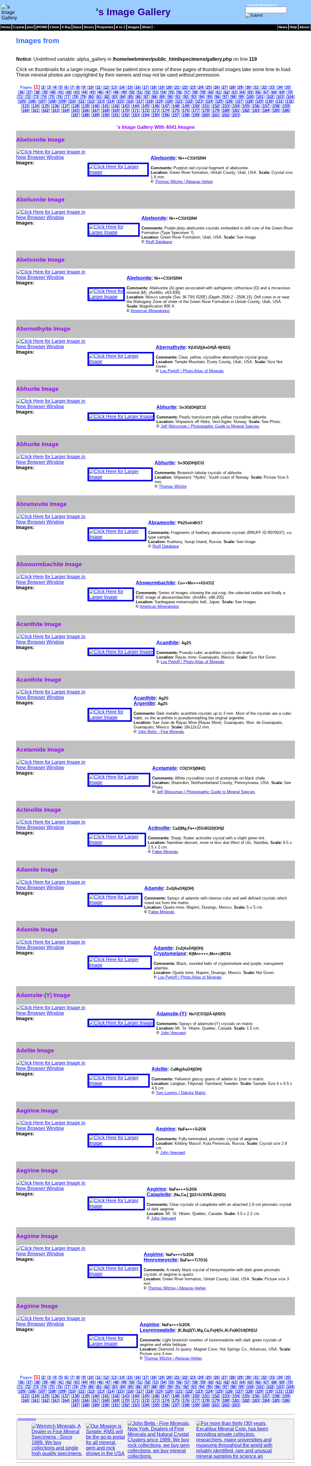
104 (290, 97)
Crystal (18, 27)
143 (125, 106)
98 (233, 97)
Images (133, 27)
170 (125, 110)
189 (95, 115)
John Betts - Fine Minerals (161, 731)
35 (287, 87)
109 (62, 101)
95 (209, 97)
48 (116, 92)
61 (219, 92)
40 (53, 92)
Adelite (160, 1069)
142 (115, 106)
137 (65, 106)
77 (67, 97)
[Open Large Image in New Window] (51, 157)
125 (219, 101)
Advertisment (27, 1418)
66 (258, 92)
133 (25, 106)
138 (75, 106)
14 (122, 87)
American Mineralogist (150, 310)
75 (52, 97)
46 (100, 92)
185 (276, 110)
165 (75, 110)
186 (286, 110)
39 (45, 92)
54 (163, 92)
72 (28, 97)
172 (145, 110)
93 (194, 97)
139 (85, 106)
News (283, 27)
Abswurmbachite (155, 582)
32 (264, 87)
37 (29, 92)
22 (185, 87)
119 (159, 101)
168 (105, 110)
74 (44, 97)
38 (37, 92)
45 (92, 92)
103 (280, 97)
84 (123, 97)
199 (196, 115)
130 (269, 101)
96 (217, 97)
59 (203, 92)
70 (290, 92)
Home (6, 27)
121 (179, 101)
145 (145, 106)
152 (216, 106)
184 (266, 110)
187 (75, 115)
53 (155, 92)
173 (155, 110)
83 (115, 97)
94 (202, 97)
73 (36, 97)
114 (111, 101)
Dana (77, 27)
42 (69, 92)
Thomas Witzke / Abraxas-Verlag (184, 181)
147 (165, 106)
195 (155, 115)
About (304, 27)
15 (130, 87)
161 (35, 110)
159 (286, 106)
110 (72, 101)
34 (280, 87)
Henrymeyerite (160, 1259)
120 (169, 101)
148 (176, 106)
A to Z (120, 27)
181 (236, 110)
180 (226, 110)
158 (276, 106)
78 (75, 97)
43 (76, 92)
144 (135, 106)
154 (236, 106)
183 (256, 110)
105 (22, 101)
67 (266, 92)
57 (187, 92)
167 (95, 110)
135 (45, 106)
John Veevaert (173, 1033)
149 (186, 106)
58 (195, 92)
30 (248, 87)
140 (95, 106)
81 (99, 97)
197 (176, 115)
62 (226, 92)
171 (135, 110)
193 (135, 115)
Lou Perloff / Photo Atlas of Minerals (192, 371)
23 (193, 87)
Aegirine (165, 1128)
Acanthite (167, 642)
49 (124, 92)
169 (115, 110)
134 (35, 106)
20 (169, 87)
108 (52, 101)
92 (186, 97)
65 (250, 92)
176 (186, 110)
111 (81, 101)
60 (211, 92)
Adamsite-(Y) (171, 1013)
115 (120, 101)
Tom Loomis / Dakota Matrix (181, 1092)
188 (85, 115)
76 (59, 97)
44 (84, 92)
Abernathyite (171, 347)
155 (246, 106)
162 (45, 110)
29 (240, 87)
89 (162, 97)
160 (25, 110)
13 (114, 87)
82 (107, 97)
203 (236, 115)
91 (178, 97)
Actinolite (159, 828)
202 (226, 115)
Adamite (153, 888)
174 (165, 110)
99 (241, 97)
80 (91, 97)
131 (279, 101)
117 (140, 101)
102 (270, 97)
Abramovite (161, 522)
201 (216, 115)
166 (85, 110)
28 (232, 87)
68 (274, 92)
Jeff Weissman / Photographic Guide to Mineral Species (210, 426)
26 (216, 87)
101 (260, 97)
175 (176, 110)
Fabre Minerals (165, 851)
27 (224, 87)
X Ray (66, 27)
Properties (105, 27)
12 (106, 87)
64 (242, 92)
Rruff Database (159, 241)
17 (145, 87)
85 (130, 97)
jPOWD (41, 27)
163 (55, 110)
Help (293, 27)
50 (132, 92)
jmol (30, 27)
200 (206, 115)
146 (155, 106)
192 (125, 115)
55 (171, 92)
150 (196, 106)
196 (165, 115)
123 (199, 101)
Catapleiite (159, 1194)
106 (32, 101)
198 (186, 115)
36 (21, 92)
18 (153, 87)
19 (161, 87)
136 (55, 106)
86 (138, 97)
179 (216, 110)
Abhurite (166, 407)
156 (256, 106)
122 (189, 101)
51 (140, 92)
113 (101, 101)
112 (91, 101)
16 (137, 87)
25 (209, 87)
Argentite (144, 703)
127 (239, 101)
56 (179, 92)
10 (90, 87)
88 (154, 97)
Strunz (89, 27)
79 (83, 97)
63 (234, 92)
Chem (54, 27)
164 (65, 110)
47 (108, 92)
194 (145, 115)
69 (282, 92)
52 (147, 92)
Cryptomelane (170, 953)
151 (206, 106)
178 (206, 110)
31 (256, 87)
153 (226, 106)
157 (266, 106)
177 (196, 110)
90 (170, 97)
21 (177, 87)
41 (61, 92)
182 (246, 110)
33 (272, 87)
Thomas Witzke (172, 486)
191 (115, 115)
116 (130, 101)
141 (105, 106)
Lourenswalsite (157, 1330)
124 (209, 101)
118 (149, 101)
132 (289, 101)
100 (250, 97)
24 (201, 87)
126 (229, 101)
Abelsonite (163, 157)
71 (20, 97)
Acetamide (164, 768)
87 (146, 97)
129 (259, 101)
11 (98, 87)
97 (225, 97)
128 (249, 101)
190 (105, 115)
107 (42, 101)
